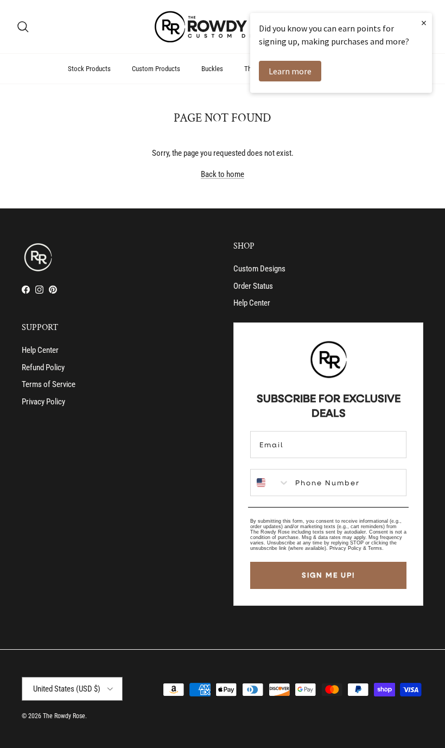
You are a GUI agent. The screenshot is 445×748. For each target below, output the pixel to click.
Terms (375, 548)
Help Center (251, 303)
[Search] (22, 26)
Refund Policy (43, 367)
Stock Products (89, 69)
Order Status (253, 286)
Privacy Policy (43, 402)
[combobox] (270, 483)
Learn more (290, 71)
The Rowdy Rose (64, 716)
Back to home (222, 174)
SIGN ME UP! (328, 575)
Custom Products (156, 69)
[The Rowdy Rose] (222, 26)
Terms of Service (48, 384)
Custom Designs (259, 269)
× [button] (424, 22)
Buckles (212, 69)
